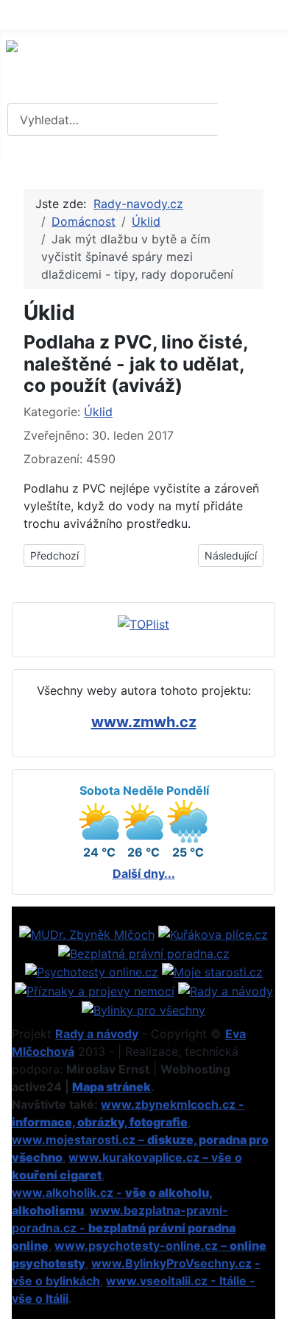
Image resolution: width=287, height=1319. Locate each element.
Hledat (250, 119)
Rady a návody (96, 1033)
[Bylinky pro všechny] (143, 1008)
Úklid (98, 411)
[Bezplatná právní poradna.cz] (144, 952)
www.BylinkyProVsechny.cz (171, 1263)
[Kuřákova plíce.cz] (213, 933)
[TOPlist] (143, 623)
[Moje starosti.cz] (212, 971)
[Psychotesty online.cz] (91, 971)
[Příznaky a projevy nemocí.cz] (94, 989)
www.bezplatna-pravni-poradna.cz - (123, 1228)
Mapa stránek (111, 1086)
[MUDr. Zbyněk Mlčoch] (87, 933)
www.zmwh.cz (143, 722)
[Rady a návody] (225, 989)
